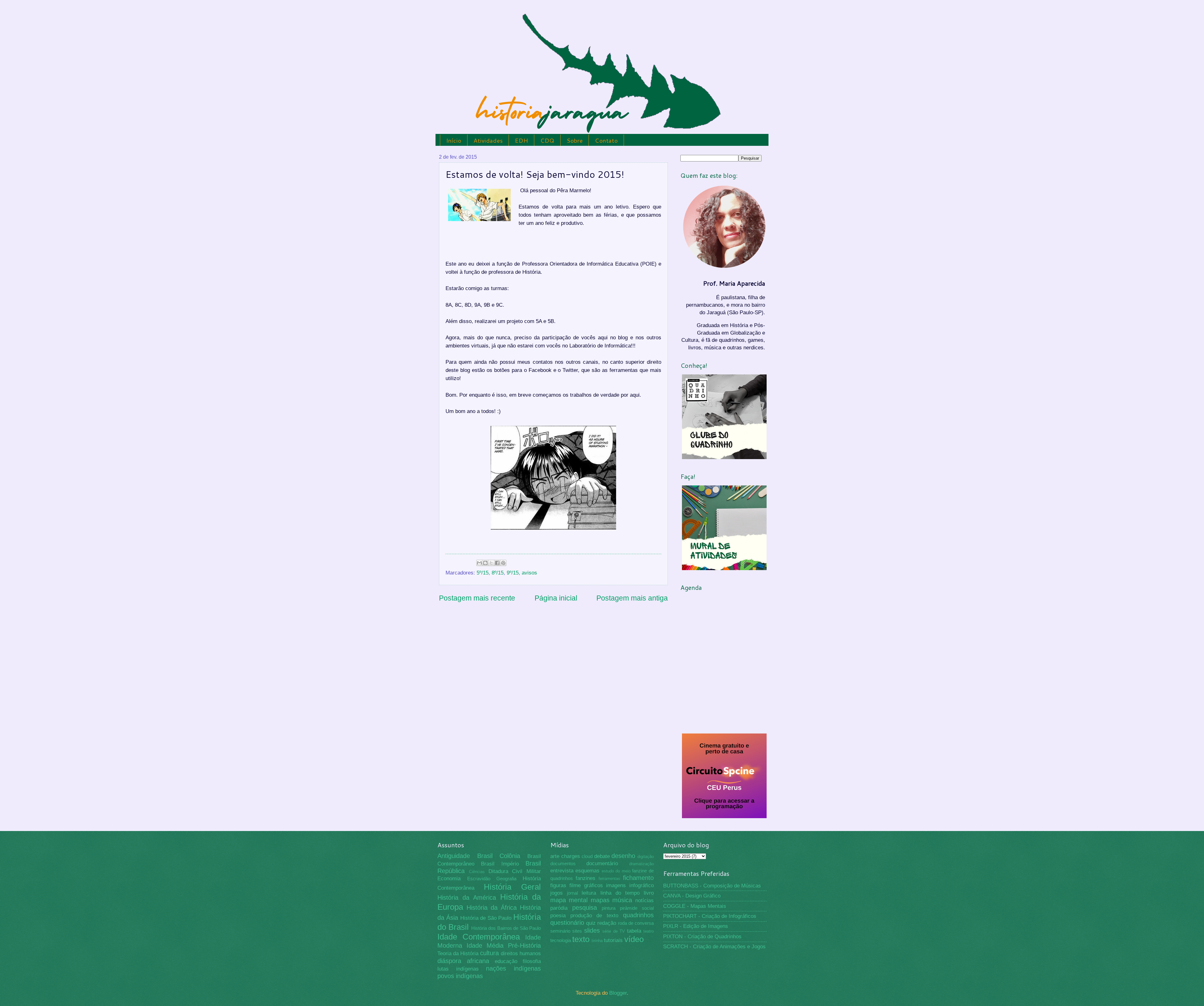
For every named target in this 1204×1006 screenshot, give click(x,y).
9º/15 (513, 573)
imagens (616, 885)
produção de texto (594, 916)
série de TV (613, 931)
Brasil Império (500, 864)
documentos (563, 863)
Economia (449, 879)
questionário (567, 922)
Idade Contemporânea (478, 936)
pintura (608, 908)
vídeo (634, 939)
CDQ (547, 140)
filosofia (532, 961)
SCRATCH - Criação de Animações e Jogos (714, 947)
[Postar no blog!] (485, 563)
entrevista (561, 871)
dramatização (641, 863)
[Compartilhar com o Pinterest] (503, 563)
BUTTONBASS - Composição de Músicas (712, 886)
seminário (560, 931)
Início (453, 140)
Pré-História (524, 945)
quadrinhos (638, 915)
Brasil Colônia (498, 855)
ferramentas (609, 878)
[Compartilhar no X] (491, 563)
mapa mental (569, 900)
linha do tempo (620, 893)
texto (580, 939)
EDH (521, 140)
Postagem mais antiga (632, 598)
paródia (559, 908)
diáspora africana (463, 960)
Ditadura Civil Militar (514, 871)
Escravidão (478, 878)
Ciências (477, 871)
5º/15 (482, 573)
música (622, 900)
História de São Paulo (486, 918)
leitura (589, 893)
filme (575, 885)
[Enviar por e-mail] (479, 563)
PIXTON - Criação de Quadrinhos (702, 937)
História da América (466, 897)
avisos (529, 573)
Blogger (618, 993)
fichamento (638, 877)
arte (554, 856)
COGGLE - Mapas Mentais (694, 906)
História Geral (512, 887)
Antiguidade (453, 855)
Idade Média (485, 945)
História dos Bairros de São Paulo (506, 928)
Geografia (506, 878)
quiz (591, 923)
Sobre (575, 140)
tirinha (597, 940)
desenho (623, 855)
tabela (634, 931)
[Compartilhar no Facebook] (497, 563)
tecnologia (560, 940)
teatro (648, 931)
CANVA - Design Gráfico (692, 896)
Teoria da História (457, 953)
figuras (558, 885)
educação (506, 961)
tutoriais (613, 940)
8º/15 (498, 573)
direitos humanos (521, 953)
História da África (492, 907)
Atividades (488, 140)
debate (602, 856)
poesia (558, 916)
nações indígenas (513, 968)
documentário (602, 863)
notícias (644, 900)
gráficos (593, 885)
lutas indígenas (458, 969)
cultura (489, 953)
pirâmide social (637, 908)
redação (606, 923)
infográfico (641, 885)
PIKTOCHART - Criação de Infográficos (709, 916)
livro (649, 893)
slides (592, 930)
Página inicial (556, 598)
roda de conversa (636, 923)
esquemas (587, 871)
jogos (556, 893)
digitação (645, 856)
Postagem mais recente (477, 598)
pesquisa (584, 907)
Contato (606, 140)
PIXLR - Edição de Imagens (695, 926)
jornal (572, 893)
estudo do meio (616, 871)
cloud (587, 856)
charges (570, 856)
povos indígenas (460, 975)
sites (577, 931)
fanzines (585, 878)
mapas (600, 900)
